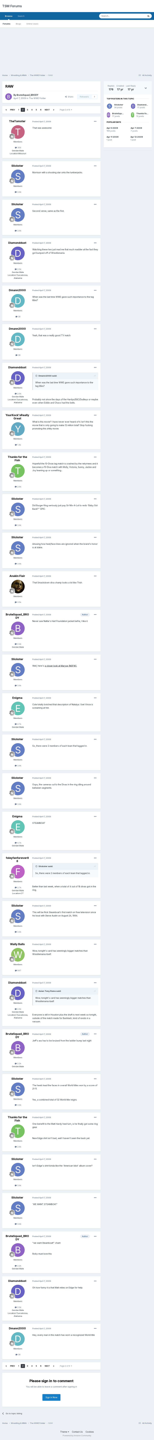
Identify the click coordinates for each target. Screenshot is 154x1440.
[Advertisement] (77, 48)
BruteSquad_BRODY (27, 95)
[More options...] (95, 121)
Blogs (18, 24)
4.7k (19, 724)
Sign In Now (51, 1397)
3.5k (19, 602)
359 (19, 147)
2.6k (19, 486)
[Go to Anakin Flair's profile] (18, 586)
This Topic (136, 16)
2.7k (19, 887)
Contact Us (77, 1431)
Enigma (17, 697)
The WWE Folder (37, 98)
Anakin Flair (17, 576)
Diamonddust (17, 242)
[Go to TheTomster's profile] (18, 132)
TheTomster (17, 121)
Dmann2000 (17, 290)
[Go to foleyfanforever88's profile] (18, 871)
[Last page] (54, 110)
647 (19, 970)
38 (18, 316)
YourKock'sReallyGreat (17, 416)
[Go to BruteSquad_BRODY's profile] (8, 96)
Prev (12, 110)
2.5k (19, 269)
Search (21, 16)
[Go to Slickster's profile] (18, 176)
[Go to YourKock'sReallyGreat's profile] (18, 429)
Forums (6, 24)
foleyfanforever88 (17, 859)
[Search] (148, 16)
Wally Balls (17, 944)
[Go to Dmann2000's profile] (18, 301)
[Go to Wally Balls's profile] (18, 955)
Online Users (32, 24)
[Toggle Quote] (36, 376)
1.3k (19, 445)
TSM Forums (12, 6)
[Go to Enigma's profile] (18, 708)
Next (47, 110)
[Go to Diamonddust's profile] (18, 253)
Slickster (17, 165)
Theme (64, 1431)
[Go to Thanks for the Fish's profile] (18, 471)
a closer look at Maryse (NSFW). (61, 665)
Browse (8, 16)
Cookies (90, 1431)
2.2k (19, 644)
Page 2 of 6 (65, 110)
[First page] (6, 110)
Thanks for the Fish (17, 458)
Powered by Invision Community (77, 1435)
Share (70, 96)
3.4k (19, 192)
